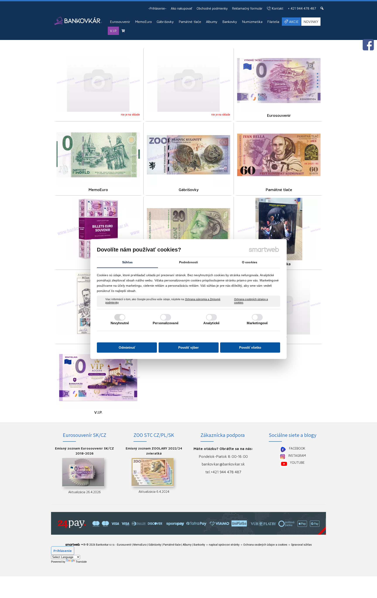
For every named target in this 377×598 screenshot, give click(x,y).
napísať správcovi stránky (224, 544)
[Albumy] (98, 229)
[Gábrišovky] (188, 155)
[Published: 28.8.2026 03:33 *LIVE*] (83, 544)
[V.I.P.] (98, 377)
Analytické (211, 323)
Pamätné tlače (279, 189)
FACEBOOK (297, 448)
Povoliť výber (188, 347)
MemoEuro (98, 189)
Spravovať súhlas (301, 544)
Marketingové (257, 323)
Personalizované (165, 323)
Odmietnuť (127, 347)
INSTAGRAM (297, 455)
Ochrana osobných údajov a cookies (251, 301)
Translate (81, 561)
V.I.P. (98, 412)
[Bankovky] (188, 229)
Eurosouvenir (279, 115)
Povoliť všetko (250, 347)
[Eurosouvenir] (278, 80)
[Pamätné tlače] (278, 155)
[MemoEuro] (98, 155)
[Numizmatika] (278, 229)
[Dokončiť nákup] (123, 31)
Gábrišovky (189, 189)
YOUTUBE (297, 462)
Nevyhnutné (120, 323)
